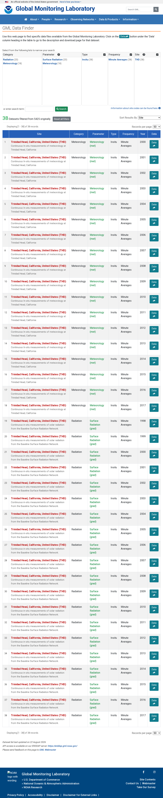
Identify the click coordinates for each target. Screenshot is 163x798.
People (46, 19)
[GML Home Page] (25, 19)
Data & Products (108, 19)
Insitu (85, 59)
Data (154, 142)
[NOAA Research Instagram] (150, 772)
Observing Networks (82, 19)
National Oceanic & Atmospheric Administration (51, 783)
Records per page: (142, 126)
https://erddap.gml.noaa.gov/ (62, 746)
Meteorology (10, 63)
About (33, 19)
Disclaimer (53, 795)
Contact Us (132, 783)
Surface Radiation (53, 59)
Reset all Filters (61, 119)
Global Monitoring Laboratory (55, 8)
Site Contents (148, 779)
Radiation (8, 59)
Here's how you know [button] (70, 2)
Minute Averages (118, 59)
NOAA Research (33, 787)
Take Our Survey (146, 787)
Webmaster (149, 783)
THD (137, 59)
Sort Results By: (128, 117)
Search (62, 109)
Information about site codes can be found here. (134, 108)
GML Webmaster (47, 749)
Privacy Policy (15, 795)
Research (60, 19)
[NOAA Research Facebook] (139, 772)
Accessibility (35, 795)
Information (130, 19)
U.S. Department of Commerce (42, 779)
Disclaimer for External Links (80, 795)
